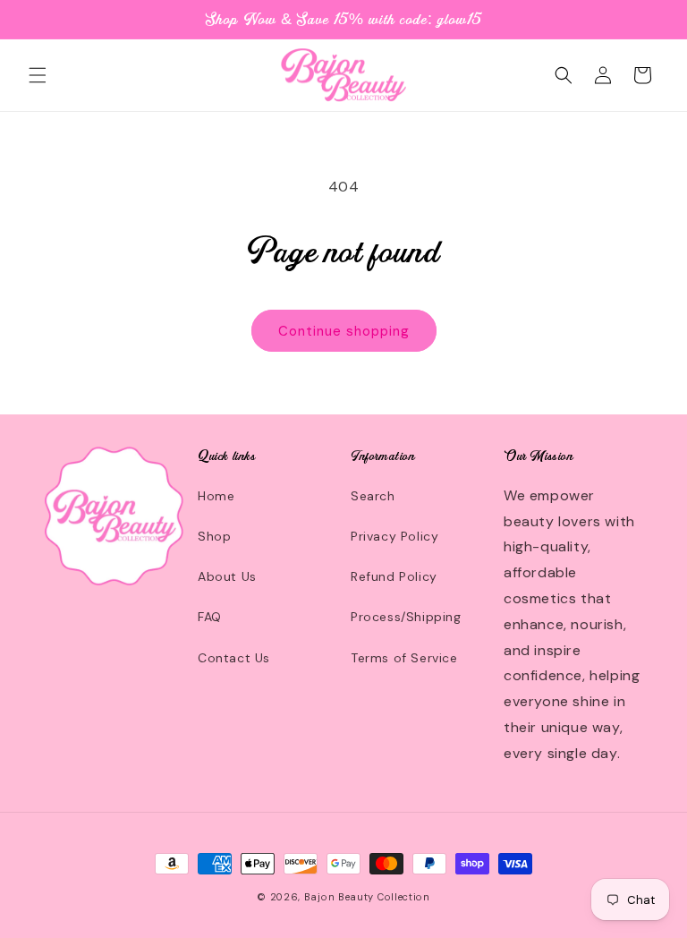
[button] (37, 75)
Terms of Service (404, 658)
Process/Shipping (406, 617)
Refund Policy (394, 576)
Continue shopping (344, 331)
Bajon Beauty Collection (367, 897)
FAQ (210, 617)
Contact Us (234, 658)
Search (373, 496)
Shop (214, 536)
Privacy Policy (394, 536)
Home (216, 496)
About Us (227, 576)
